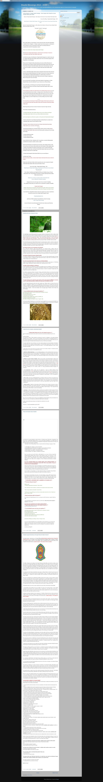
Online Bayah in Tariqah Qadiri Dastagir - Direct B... (71, 24)
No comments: (34, 207)
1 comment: (34, 530)
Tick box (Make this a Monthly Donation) (39, 179)
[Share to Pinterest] (43, 207)
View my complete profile (64, 17)
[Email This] (39, 207)
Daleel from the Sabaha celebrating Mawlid (32, 329)
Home (37, 772)
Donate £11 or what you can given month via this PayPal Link (38, 177)
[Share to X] (41, 207)
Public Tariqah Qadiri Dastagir (38, 200)
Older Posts (55, 772)
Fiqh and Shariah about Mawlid (29, 411)
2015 (62, 21)
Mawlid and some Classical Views (30, 213)
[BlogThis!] (40, 207)
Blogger (57, 779)
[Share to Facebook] (42, 207)
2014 (62, 26)
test (62, 16)
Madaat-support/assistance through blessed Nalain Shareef (35, 534)
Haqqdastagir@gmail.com (38, 196)
